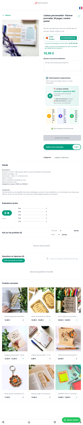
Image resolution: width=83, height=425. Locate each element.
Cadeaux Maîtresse (62, 157)
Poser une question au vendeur (13, 260)
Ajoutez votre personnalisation (54, 58)
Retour (8, 15)
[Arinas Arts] (81, 8)
